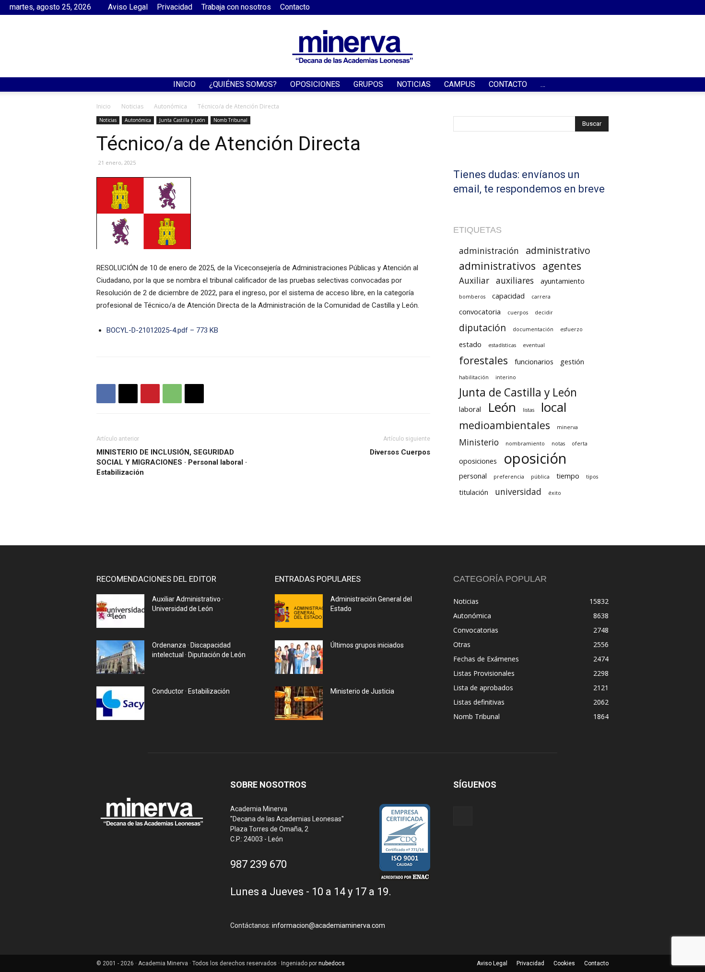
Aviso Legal (128, 7)
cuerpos (517, 312)
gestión (572, 361)
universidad (518, 492)
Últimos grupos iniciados (367, 645)
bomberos (472, 296)
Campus (459, 84)
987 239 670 (258, 864)
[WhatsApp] (172, 393)
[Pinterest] (150, 393)
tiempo (567, 475)
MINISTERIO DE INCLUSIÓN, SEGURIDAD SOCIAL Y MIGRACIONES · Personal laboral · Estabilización (171, 462)
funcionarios (534, 361)
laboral (470, 409)
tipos (592, 476)
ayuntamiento (562, 281)
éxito (554, 493)
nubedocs (331, 963)
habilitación (474, 377)
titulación (473, 492)
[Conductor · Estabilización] (120, 703)
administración (489, 251)
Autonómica (170, 106)
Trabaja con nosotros (236, 7)
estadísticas (502, 345)
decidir (544, 312)
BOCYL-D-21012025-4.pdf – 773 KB (162, 330)
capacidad (508, 295)
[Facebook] (688, 7)
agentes (561, 266)
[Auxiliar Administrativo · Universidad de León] (120, 611)
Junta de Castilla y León (518, 392)
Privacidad (174, 7)
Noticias (414, 84)
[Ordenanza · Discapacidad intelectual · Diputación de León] (120, 657)
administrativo (558, 250)
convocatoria (480, 311)
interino (505, 377)
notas (558, 443)
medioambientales (504, 425)
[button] (693, 85)
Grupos (368, 84)
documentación (533, 329)
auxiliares (515, 281)
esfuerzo (571, 329)
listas (528, 410)
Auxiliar (474, 281)
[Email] (194, 393)
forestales (483, 360)
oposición (535, 459)
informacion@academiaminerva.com (328, 925)
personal (473, 475)
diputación (482, 328)
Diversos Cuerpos (400, 452)
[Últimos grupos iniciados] (299, 657)
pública (540, 476)
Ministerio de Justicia (362, 691)
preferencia (509, 476)
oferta (580, 443)
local (553, 407)
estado (470, 344)
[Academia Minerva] (352, 46)
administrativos (497, 266)
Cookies (564, 963)
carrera (541, 296)
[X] (128, 393)
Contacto (295, 7)
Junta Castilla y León (182, 120)
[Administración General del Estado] (299, 611)
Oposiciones (315, 84)
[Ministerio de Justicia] (299, 703)
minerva (567, 427)
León (502, 407)
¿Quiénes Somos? (243, 84)
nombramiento (525, 443)
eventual (534, 345)
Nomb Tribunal (230, 120)
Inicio (184, 84)
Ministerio (479, 442)
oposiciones (478, 461)
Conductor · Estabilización (191, 691)
